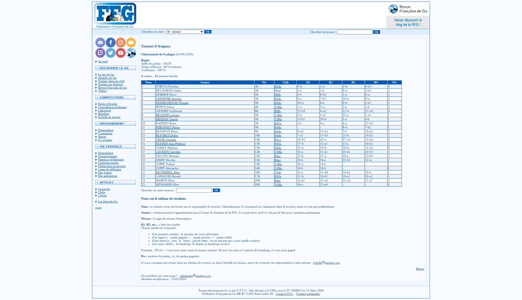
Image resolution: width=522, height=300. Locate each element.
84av (278, 155)
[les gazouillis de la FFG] (111, 56)
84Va (278, 123)
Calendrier (104, 110)
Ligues (102, 195)
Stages (102, 136)
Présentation (105, 130)
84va (278, 139)
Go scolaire (105, 139)
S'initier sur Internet (110, 84)
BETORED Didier (167, 135)
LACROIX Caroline (168, 151)
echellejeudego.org (326, 262)
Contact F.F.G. (285, 293)
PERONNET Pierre (168, 127)
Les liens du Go (108, 201)
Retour (420, 268)
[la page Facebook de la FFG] (111, 46)
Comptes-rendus (108, 162)
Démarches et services (112, 166)
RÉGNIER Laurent (167, 115)
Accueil (103, 61)
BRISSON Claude (167, 119)
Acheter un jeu (107, 77)
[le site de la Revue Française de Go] (131, 56)
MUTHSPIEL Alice (168, 172)
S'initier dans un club (111, 81)
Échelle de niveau (109, 117)
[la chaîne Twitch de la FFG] (100, 56)
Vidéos (102, 90)
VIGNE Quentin (166, 139)
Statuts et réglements (111, 159)
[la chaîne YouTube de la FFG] (121, 56)
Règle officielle (107, 103)
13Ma (278, 106)
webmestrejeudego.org (195, 275)
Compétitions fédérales (112, 107)
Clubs (101, 192)
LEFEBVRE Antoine (169, 98)
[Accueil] (114, 15)
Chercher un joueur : (323, 32)
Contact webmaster (308, 293)
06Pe (278, 94)
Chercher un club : (153, 31)
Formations (105, 133)
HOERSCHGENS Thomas (172, 102)
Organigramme (107, 156)
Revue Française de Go (112, 87)
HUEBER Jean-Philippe (170, 143)
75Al (278, 172)
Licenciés (104, 188)
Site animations (107, 175)
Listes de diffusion (109, 169)
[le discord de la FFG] (100, 46)
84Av (278, 86)
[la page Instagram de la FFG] (121, 46)
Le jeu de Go (106, 74)
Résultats (103, 113)
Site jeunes (104, 172)
